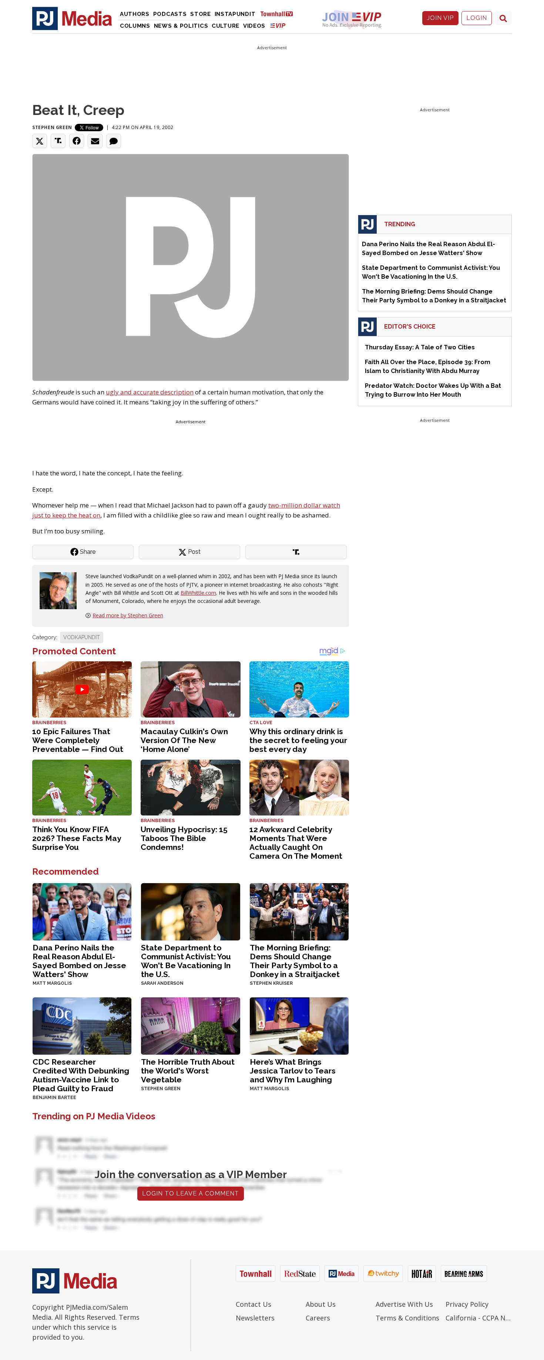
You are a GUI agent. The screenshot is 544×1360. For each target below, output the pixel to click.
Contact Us (253, 1304)
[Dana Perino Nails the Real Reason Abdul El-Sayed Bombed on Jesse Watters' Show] (82, 911)
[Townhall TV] (279, 13)
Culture (225, 26)
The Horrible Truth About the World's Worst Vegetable (188, 1070)
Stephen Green (52, 127)
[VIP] (278, 25)
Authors (135, 14)
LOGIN (476, 17)
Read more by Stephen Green (128, 615)
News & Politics (181, 26)
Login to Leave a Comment (190, 1193)
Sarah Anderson (162, 983)
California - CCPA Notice (479, 1317)
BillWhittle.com (198, 592)
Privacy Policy (467, 1304)
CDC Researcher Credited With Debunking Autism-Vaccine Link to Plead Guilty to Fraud (81, 1075)
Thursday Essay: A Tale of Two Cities (420, 347)
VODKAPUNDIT (81, 637)
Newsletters (255, 1317)
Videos (254, 26)
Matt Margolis (52, 983)
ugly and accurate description (150, 392)
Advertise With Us (404, 1304)
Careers (318, 1317)
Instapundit (235, 14)
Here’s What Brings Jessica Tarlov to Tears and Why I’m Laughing (293, 1070)
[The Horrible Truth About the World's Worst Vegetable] (190, 1025)
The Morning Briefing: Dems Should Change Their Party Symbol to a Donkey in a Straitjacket (295, 961)
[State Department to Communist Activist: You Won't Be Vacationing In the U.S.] (190, 911)
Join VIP (440, 17)
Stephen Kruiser (271, 983)
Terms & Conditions (407, 1317)
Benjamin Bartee (54, 1097)
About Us (321, 1304)
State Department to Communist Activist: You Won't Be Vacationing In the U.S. (186, 961)
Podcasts (170, 14)
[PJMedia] (72, 18)
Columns (135, 26)
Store (200, 14)
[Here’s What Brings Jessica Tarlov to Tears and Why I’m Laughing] (299, 1025)
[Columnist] (61, 590)
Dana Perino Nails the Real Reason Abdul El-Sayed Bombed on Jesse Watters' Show (79, 961)
